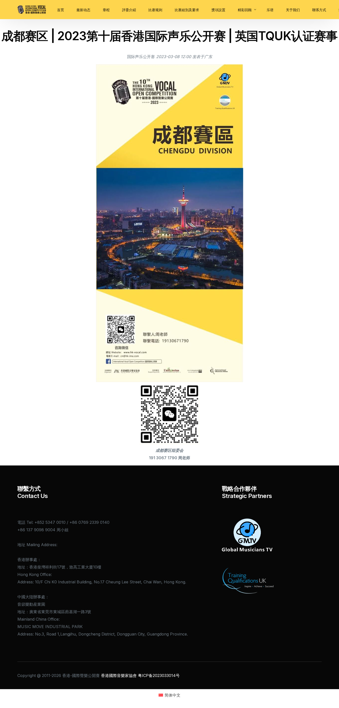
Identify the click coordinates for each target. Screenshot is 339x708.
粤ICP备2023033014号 (159, 675)
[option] (202, 56)
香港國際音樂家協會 (119, 675)
